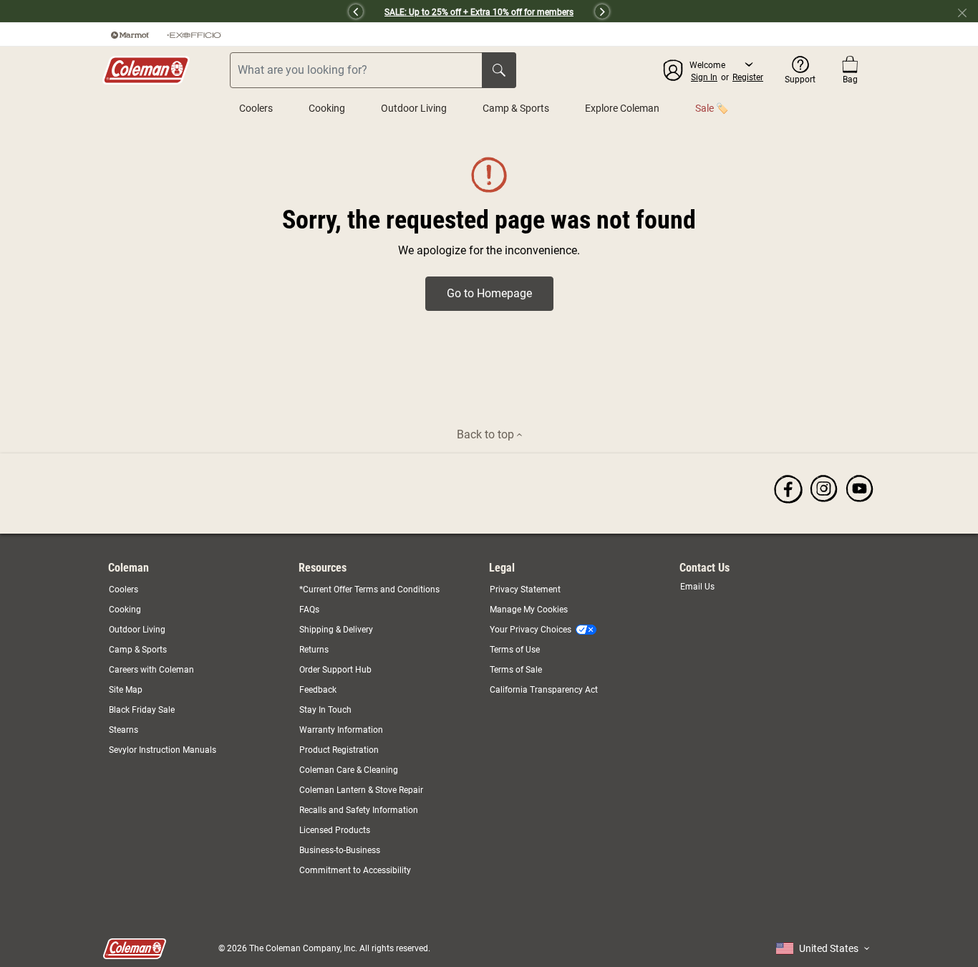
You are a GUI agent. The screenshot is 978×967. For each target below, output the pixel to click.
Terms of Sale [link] (516, 670)
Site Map (125, 690)
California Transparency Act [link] (544, 690)
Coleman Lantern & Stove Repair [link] (361, 790)
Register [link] (747, 77)
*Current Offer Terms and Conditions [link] (369, 589)
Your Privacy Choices (530, 630)
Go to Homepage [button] (489, 293)
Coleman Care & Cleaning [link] (348, 770)
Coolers (256, 108)
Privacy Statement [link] (525, 589)
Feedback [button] (318, 690)
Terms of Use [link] (515, 650)
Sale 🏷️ (711, 108)
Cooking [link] (125, 610)
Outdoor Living (414, 108)
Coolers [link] (123, 589)
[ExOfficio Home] (194, 34)
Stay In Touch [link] (325, 710)
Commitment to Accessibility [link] (355, 870)
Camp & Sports (516, 108)
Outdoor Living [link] (137, 630)
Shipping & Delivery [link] (336, 630)
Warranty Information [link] (341, 730)
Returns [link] (314, 650)
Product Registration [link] (339, 750)
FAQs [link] (309, 610)
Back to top (487, 434)
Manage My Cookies (529, 610)
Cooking (327, 108)
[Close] (968, 11)
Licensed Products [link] (334, 830)
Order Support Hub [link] (335, 670)
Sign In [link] (704, 77)
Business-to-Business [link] (339, 850)
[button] (227, 11)
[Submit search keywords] (499, 70)
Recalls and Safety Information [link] (358, 810)
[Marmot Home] (130, 34)
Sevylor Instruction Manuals (162, 750)
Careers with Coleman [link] (151, 670)
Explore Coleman (622, 108)
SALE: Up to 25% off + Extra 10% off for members (478, 12)
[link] (788, 488)
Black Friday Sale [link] (142, 710)
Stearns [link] (123, 730)
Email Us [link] (697, 587)
